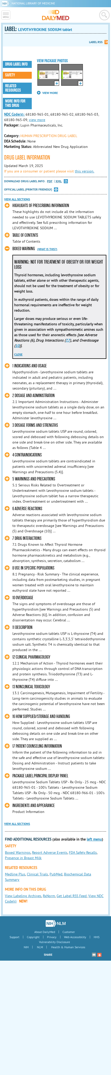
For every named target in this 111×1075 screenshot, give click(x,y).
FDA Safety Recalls (83, 852)
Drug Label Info (16, 64)
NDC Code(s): (14, 114)
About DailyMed (44, 932)
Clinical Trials (37, 874)
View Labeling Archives (23, 896)
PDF (49, 181)
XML (59, 181)
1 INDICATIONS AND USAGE (29, 366)
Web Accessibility (75, 937)
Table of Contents (25, 235)
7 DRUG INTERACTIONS (27, 538)
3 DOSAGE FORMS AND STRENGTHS (35, 425)
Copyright (33, 937)
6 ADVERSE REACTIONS (27, 508)
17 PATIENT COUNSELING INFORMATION (37, 746)
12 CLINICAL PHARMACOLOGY (31, 657)
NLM (40, 947)
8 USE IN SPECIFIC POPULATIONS (33, 568)
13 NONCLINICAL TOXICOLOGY (31, 687)
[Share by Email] (94, 955)
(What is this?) (47, 249)
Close (18, 354)
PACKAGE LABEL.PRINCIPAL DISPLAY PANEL (40, 776)
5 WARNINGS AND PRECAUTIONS (33, 479)
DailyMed (55, 15)
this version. (84, 171)
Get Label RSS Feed (72, 896)
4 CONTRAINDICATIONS (27, 455)
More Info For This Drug (15, 103)
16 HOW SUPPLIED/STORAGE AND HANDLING (41, 716)
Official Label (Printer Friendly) (28, 189)
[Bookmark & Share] (99, 955)
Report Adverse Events (49, 852)
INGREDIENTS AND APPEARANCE (33, 805)
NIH (26, 947)
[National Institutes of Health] (7, 3)
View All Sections (17, 199)
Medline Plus (15, 874)
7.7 (68, 340)
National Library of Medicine (33, 3)
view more (37, 119)
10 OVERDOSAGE (22, 597)
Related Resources (13, 88)
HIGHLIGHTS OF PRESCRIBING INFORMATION (40, 205)
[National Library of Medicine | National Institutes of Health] (56, 923)
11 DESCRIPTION (22, 627)
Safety (10, 75)
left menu (94, 839)
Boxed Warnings (17, 852)
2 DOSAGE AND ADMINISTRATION (33, 395)
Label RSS (95, 42)
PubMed (56, 874)
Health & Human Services (68, 947)
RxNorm (49, 896)
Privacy (52, 937)
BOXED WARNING (23, 248)
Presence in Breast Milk (23, 858)
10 (17, 345)
